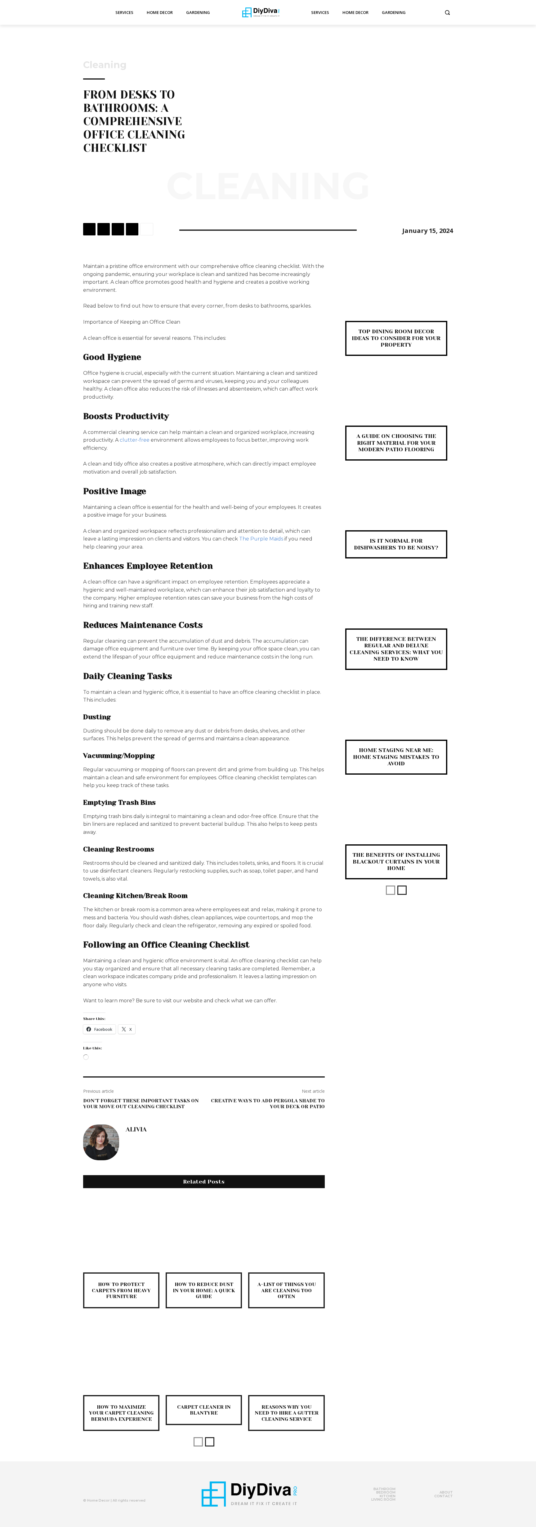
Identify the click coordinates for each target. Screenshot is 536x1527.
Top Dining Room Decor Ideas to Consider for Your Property (396, 338)
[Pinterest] (118, 229)
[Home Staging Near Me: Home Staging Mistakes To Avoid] (396, 715)
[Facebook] (89, 229)
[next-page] (209, 1441)
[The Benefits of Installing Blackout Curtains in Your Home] (396, 820)
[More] (146, 229)
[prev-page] (198, 1441)
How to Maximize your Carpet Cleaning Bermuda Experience (121, 1413)
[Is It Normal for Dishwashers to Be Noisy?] (396, 506)
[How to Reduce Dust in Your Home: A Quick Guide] (204, 1234)
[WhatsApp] (132, 229)
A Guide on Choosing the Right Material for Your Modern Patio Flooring (396, 443)
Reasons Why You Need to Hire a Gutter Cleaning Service (287, 1413)
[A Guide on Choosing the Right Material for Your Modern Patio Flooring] (396, 401)
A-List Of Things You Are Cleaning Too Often (286, 1290)
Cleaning (105, 65)
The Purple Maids (261, 539)
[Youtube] (124, 1486)
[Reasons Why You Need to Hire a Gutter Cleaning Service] (286, 1357)
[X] (103, 229)
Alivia (136, 1130)
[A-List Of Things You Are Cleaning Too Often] (286, 1234)
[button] (447, 12)
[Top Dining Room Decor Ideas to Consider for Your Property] (396, 296)
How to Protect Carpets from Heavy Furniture (121, 1290)
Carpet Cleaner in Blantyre (204, 1410)
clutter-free (135, 440)
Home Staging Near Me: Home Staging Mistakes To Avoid (396, 757)
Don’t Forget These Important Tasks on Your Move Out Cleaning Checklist (141, 1103)
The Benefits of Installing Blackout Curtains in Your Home (396, 861)
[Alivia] (101, 1142)
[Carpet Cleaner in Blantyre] (204, 1357)
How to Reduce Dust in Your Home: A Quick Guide (204, 1290)
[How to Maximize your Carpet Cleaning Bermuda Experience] (121, 1357)
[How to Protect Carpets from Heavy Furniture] (121, 1234)
